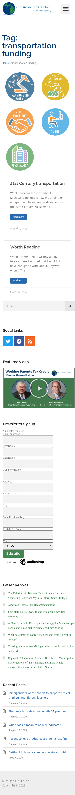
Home (5, 63)
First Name (9, 446)
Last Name (9, 458)
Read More (18, 217)
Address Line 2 (11, 493)
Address (7, 481)
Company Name (12, 470)
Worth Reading (25, 247)
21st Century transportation (37, 183)
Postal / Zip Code (12, 529)
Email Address (11, 434)
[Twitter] (8, 341)
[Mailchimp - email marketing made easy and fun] (25, 565)
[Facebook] (19, 341)
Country (7, 541)
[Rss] (30, 341)
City (5, 505)
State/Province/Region (15, 517)
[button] (65, 9)
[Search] (70, 306)
